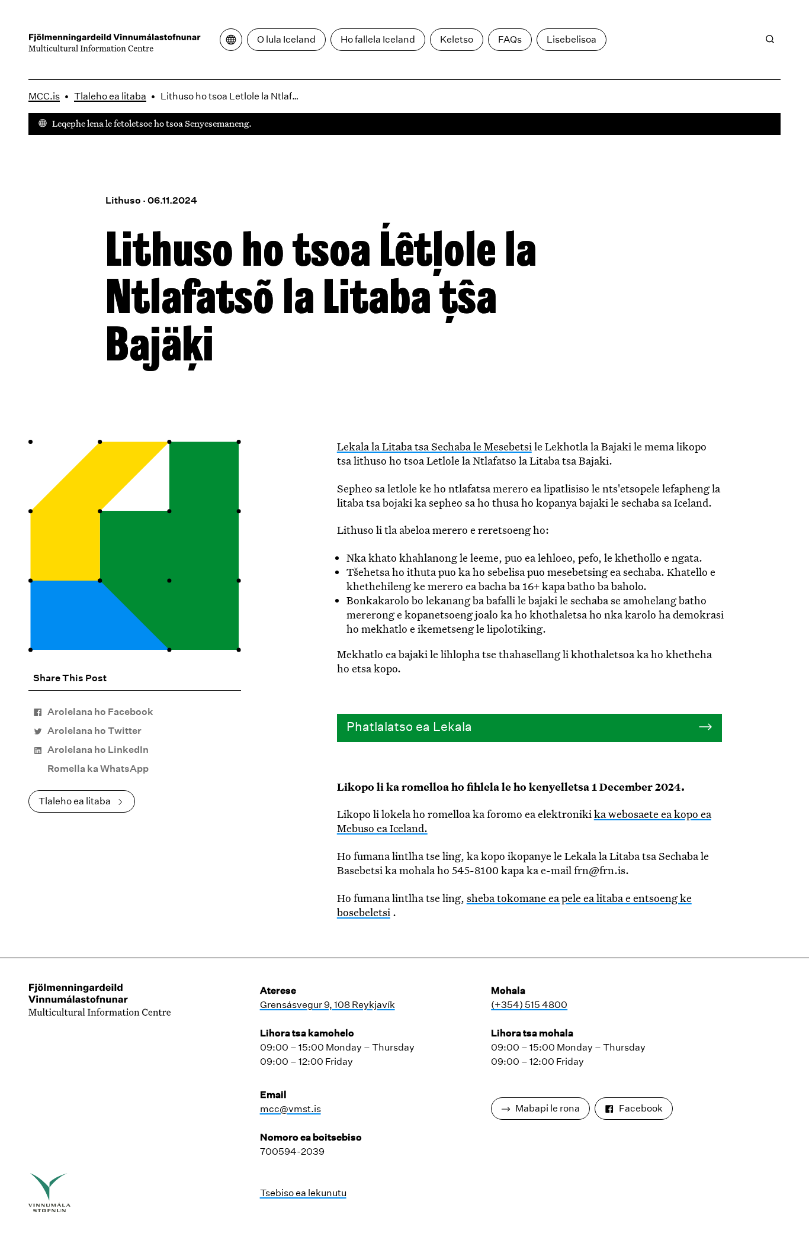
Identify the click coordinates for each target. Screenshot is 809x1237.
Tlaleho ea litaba (110, 96)
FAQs (510, 39)
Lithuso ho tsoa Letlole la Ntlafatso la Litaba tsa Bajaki (232, 96)
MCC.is (44, 96)
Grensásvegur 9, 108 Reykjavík (327, 1004)
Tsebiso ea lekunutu (303, 1193)
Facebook (641, 1108)
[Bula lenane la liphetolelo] (231, 39)
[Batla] (770, 39)
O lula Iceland (286, 39)
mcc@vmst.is (290, 1108)
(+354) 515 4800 (529, 1004)
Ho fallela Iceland (378, 39)
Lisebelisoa (571, 39)
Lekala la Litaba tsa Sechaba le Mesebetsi (434, 446)
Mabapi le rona (547, 1108)
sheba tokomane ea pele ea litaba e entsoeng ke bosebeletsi (514, 905)
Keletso (456, 39)
